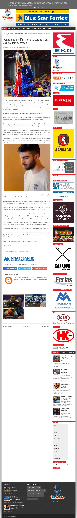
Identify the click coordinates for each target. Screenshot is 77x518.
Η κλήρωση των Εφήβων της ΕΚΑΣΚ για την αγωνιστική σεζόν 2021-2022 (17, 507)
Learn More (36, 7)
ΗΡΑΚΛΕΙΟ (15, 47)
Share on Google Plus (41, 268)
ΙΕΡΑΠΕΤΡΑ (56, 448)
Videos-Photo (57, 458)
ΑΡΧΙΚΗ (56, 516)
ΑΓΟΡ (55, 425)
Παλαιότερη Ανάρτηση (45, 326)
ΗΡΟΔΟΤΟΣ (57, 445)
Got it (43, 7)
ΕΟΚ (55, 435)
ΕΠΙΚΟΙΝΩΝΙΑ (68, 516)
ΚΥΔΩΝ (55, 451)
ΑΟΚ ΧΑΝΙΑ (56, 429)
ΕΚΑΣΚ (55, 432)
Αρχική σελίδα (26, 326)
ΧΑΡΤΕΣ (62, 516)
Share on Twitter (25, 268)
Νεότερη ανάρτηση (7, 326)
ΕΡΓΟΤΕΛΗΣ (57, 438)
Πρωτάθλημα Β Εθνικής (24, 47)
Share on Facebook (11, 268)
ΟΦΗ (55, 455)
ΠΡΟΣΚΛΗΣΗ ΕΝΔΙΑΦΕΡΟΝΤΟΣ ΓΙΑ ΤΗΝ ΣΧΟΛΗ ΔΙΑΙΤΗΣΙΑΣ (17, 498)
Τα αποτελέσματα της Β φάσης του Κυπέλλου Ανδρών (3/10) (15, 489)
